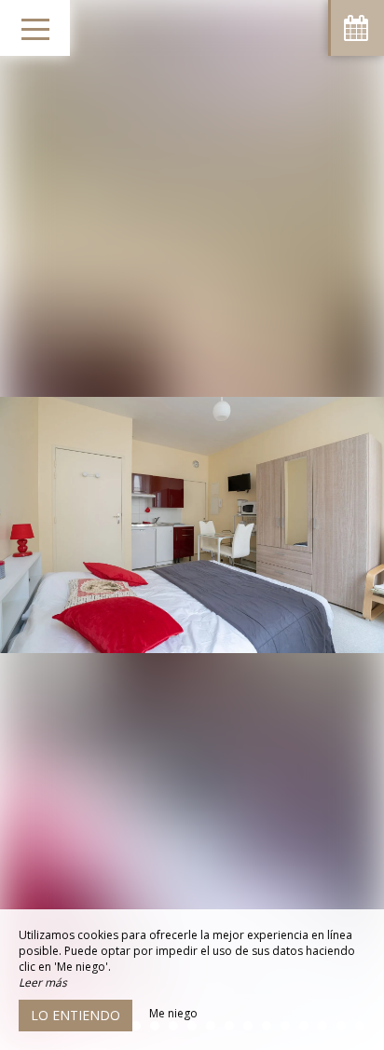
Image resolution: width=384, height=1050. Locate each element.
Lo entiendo (75, 1015)
